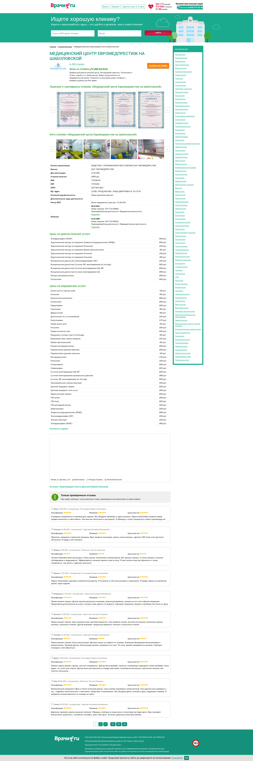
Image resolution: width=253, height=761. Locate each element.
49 (124, 724)
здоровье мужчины (183, 737)
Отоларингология (182, 222)
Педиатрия (180, 229)
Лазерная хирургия (183, 89)
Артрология (180, 301)
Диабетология (181, 320)
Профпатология (182, 360)
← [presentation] (53, 110)
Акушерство (180, 54)
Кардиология (180, 171)
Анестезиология (182, 65)
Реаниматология (182, 106)
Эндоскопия (180, 150)
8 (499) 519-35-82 (195, 7)
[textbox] (72, 33)
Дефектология (181, 346)
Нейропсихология (183, 353)
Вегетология (180, 304)
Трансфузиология (183, 126)
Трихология (180, 274)
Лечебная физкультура (185, 311)
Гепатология (180, 82)
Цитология (179, 140)
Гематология (180, 75)
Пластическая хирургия (185, 233)
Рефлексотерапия (183, 260)
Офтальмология (182, 226)
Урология (179, 280)
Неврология (180, 198)
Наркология (180, 195)
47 (113, 724)
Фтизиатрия (180, 133)
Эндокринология (182, 294)
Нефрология (180, 209)
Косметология (181, 174)
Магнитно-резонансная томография (185, 316)
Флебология (180, 287)
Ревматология (181, 253)
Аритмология (180, 298)
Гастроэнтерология (183, 72)
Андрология (180, 61)
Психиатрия (180, 239)
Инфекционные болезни (185, 167)
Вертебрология (181, 308)
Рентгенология (181, 109)
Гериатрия (179, 336)
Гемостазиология (182, 333)
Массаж (178, 188)
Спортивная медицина (185, 116)
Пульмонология (182, 250)
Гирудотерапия (181, 343)
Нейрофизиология (183, 357)
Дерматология (181, 157)
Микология (179, 191)
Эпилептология (181, 154)
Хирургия (179, 291)
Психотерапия (181, 246)
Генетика (179, 78)
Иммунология (181, 164)
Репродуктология (182, 257)
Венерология (180, 68)
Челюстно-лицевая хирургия (187, 144)
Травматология (181, 123)
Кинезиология (181, 350)
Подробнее (177, 758)
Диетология (180, 161)
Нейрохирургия (181, 202)
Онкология (179, 212)
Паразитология (181, 92)
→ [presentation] (167, 110)
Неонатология (181, 205)
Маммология (180, 181)
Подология (179, 96)
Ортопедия (180, 215)
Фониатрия (180, 130)
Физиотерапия (181, 284)
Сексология (180, 263)
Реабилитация (181, 102)
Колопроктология (182, 339)
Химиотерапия (181, 137)
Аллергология (181, 58)
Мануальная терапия (184, 185)
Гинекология (180, 85)
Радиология (180, 99)
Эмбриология (181, 147)
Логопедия (179, 178)
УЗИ (177, 277)
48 (119, 724)
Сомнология (180, 113)
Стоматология (181, 267)
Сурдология (180, 120)
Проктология (180, 236)
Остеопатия (180, 219)
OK (186, 758)
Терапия (179, 270)
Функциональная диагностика (188, 329)
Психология (180, 243)
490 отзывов (78, 64)
